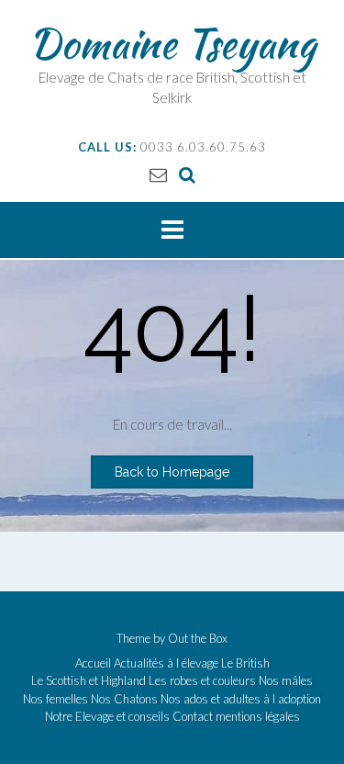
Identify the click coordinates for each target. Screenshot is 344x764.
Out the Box (197, 638)
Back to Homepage (172, 472)
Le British (245, 663)
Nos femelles (55, 699)
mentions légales (258, 717)
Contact (192, 717)
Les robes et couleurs (202, 681)
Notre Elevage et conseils (107, 717)
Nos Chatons (124, 699)
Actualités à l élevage (166, 663)
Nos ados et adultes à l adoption (241, 699)
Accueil (93, 663)
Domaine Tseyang (172, 43)
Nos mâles (286, 681)
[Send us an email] (158, 174)
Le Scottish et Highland (88, 681)
